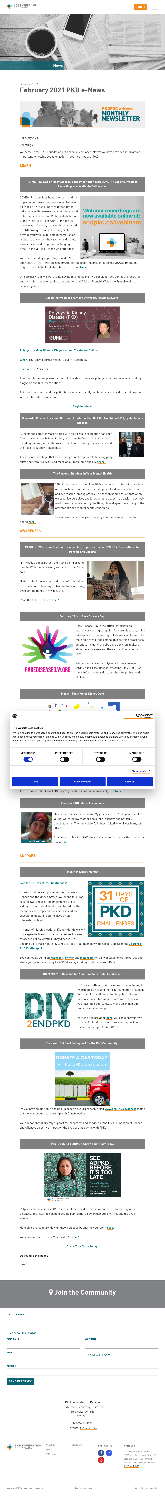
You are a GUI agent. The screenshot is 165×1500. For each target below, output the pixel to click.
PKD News (51, 1454)
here (109, 1017)
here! (83, 267)
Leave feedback (15, 1314)
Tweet (24, 1264)
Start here (77, 1444)
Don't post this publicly (23, 1333)
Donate (141, 6)
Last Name (90, 1339)
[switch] (64, 759)
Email (10, 1352)
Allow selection (82, 781)
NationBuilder (151, 1488)
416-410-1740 (88, 1427)
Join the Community (85, 1292)
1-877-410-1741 (82, 1423)
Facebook (56, 957)
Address (11, 1366)
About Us (50, 1444)
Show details (139, 771)
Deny (35, 781)
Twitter (69, 957)
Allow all (130, 781)
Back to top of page (83, 1488)
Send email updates (99, 1355)
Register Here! (82, 406)
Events (49, 1449)
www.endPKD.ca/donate (120, 1108)
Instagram (87, 957)
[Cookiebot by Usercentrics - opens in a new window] (138, 716)
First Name (13, 1339)
